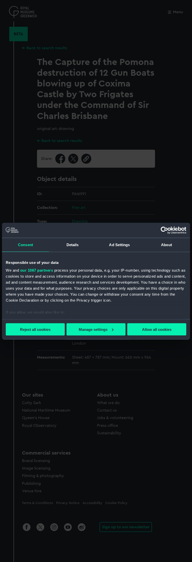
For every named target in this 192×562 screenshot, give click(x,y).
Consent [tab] (25, 244)
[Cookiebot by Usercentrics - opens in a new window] (164, 230)
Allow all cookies (157, 329)
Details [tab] (72, 244)
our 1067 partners (36, 270)
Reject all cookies (35, 329)
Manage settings (93, 329)
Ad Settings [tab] (119, 244)
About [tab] (166, 244)
